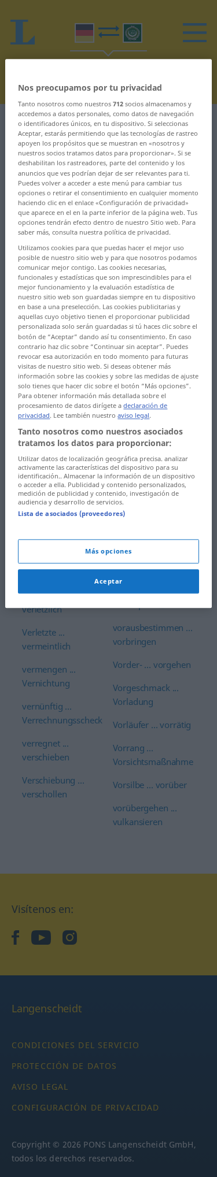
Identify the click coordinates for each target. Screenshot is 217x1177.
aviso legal (133, 415)
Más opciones (108, 551)
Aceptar (108, 581)
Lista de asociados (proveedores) (71, 514)
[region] (108, 333)
